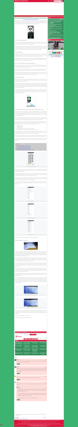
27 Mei (45, 359)
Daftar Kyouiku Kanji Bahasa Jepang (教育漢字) (55, 19)
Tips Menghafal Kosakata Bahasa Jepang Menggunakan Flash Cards (26, 346)
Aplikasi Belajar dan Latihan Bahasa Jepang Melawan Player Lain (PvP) (18, 349)
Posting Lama (44, 417)
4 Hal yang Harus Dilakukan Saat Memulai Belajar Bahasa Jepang (25, 149)
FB (58, 56)
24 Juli (45, 382)
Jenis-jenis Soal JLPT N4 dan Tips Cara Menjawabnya (19, 346)
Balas (18, 373)
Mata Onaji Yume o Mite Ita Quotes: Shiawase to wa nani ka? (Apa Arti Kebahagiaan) (18, 343)
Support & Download (26, 334)
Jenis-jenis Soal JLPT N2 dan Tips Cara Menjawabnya (43, 349)
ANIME (50, 54)
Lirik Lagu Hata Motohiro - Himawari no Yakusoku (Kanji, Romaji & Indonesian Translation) (54, 33)
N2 (59, 52)
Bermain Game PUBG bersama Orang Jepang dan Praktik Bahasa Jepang (34, 346)
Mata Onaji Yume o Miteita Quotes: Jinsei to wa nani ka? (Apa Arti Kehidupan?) (27, 343)
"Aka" (17, 376)
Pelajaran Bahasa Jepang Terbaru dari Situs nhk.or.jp (23, 145)
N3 (57, 52)
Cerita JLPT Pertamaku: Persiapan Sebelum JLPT (30, 19)
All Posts (61, 54)
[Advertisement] (39, 8)
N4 (55, 52)
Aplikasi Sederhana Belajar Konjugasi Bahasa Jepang (23, 148)
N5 (53, 52)
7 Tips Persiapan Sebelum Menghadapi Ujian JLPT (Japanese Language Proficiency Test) (34, 350)
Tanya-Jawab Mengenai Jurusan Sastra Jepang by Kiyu (42, 346)
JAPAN (55, 54)
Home (15, 17)
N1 (61, 52)
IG (55, 56)
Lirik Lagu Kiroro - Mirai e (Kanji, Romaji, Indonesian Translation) (54, 25)
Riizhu (19, 387)
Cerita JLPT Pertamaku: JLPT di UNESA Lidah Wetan (42, 342)
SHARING (58, 54)
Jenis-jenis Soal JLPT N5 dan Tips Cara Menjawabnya (35, 342)
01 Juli (45, 376)
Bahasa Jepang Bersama (22, 0)
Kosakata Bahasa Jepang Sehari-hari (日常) (54, 20)
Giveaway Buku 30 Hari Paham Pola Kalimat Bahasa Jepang (42, 354)
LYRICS (53, 54)
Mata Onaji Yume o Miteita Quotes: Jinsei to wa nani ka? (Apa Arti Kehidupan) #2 (27, 349)
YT (56, 56)
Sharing (18, 17)
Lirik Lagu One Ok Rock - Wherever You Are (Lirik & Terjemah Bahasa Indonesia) (55, 38)
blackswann (18, 359)
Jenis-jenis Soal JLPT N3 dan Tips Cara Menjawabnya (35, 353)
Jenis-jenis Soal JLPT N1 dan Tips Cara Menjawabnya (27, 353)
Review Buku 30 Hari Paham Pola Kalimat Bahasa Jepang (19, 353)
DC (60, 56)
